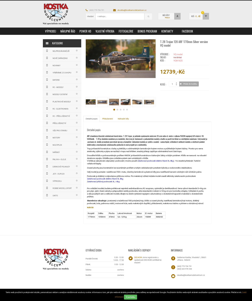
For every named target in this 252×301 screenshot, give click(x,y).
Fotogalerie (126, 31)
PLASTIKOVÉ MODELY (62, 102)
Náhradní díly (123, 119)
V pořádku (130, 297)
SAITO (55, 195)
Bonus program (147, 31)
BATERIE (56, 80)
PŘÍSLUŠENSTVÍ (59, 123)
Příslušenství (107, 119)
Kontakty (167, 31)
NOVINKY (56, 65)
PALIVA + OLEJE (59, 159)
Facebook (187, 31)
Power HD (85, 31)
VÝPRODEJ (50, 31)
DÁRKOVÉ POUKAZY (61, 167)
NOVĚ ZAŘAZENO (60, 58)
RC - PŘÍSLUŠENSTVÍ (61, 116)
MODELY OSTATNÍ (60, 94)
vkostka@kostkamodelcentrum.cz (131, 10)
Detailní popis (91, 119)
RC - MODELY (58, 87)
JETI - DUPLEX (58, 174)
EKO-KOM (138, 257)
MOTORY (56, 138)
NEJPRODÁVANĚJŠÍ (61, 51)
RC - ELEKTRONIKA (60, 109)
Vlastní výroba (105, 31)
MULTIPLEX (57, 145)
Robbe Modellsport (62, 188)
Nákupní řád (67, 31)
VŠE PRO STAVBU (60, 130)
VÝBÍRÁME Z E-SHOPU (62, 73)
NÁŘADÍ (56, 152)
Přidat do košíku (190, 84)
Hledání (90, 16)
